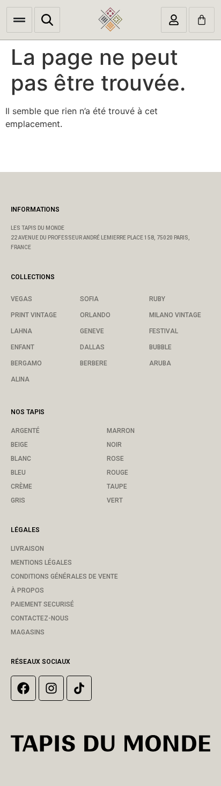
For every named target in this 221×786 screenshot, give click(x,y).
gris (18, 500)
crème (21, 486)
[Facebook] (23, 688)
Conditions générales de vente (64, 576)
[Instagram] (51, 688)
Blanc (21, 458)
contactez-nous (40, 618)
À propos (27, 590)
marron (121, 431)
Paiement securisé (42, 604)
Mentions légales (41, 562)
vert (115, 500)
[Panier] (202, 20)
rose (115, 458)
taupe (117, 486)
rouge (117, 472)
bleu (18, 472)
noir (114, 444)
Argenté (25, 431)
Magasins (28, 632)
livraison (27, 548)
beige (19, 444)
